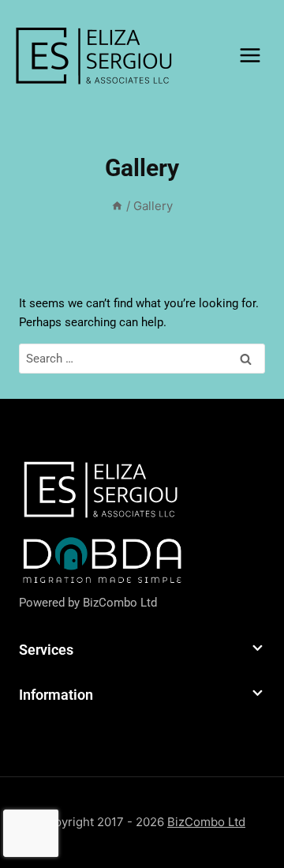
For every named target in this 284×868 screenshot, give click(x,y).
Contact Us (83, 157)
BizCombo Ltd (120, 603)
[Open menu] (249, 55)
